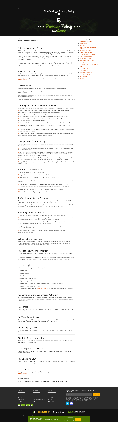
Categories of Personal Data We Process (87, 47)
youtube (22, 404)
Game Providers (21, 397)
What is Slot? (52, 392)
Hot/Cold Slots (21, 399)
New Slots (20, 401)
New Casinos (36, 394)
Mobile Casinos (36, 395)
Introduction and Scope (85, 41)
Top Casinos (35, 390)
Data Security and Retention (86, 60)
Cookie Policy (50, 399)
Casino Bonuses (36, 392)
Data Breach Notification (85, 72)
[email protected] (41, 288)
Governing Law (83, 76)
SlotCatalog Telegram (67, 403)
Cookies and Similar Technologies (88, 54)
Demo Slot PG (36, 401)
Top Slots (20, 390)
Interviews (50, 390)
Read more (70, 419)
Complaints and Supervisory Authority (89, 64)
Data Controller (83, 43)
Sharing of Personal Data (85, 56)
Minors (81, 66)
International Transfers (85, 58)
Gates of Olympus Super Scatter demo (41, 399)
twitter (24, 404)
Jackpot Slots (21, 394)
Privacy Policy (51, 397)
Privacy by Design (83, 70)
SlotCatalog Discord (71, 403)
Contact (81, 78)
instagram (27, 404)
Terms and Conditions (53, 395)
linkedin (19, 404)
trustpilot (32, 404)
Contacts (35, 397)
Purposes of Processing (85, 52)
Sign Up (97, 394)
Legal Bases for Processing (86, 50)
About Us (50, 394)
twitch (29, 404)
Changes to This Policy (85, 74)
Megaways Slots (21, 395)
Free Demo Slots (21, 392)
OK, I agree (77, 419)
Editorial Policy (51, 401)
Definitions (82, 45)
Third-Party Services (84, 68)
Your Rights (82, 62)
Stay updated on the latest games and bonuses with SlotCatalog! (80, 391)
